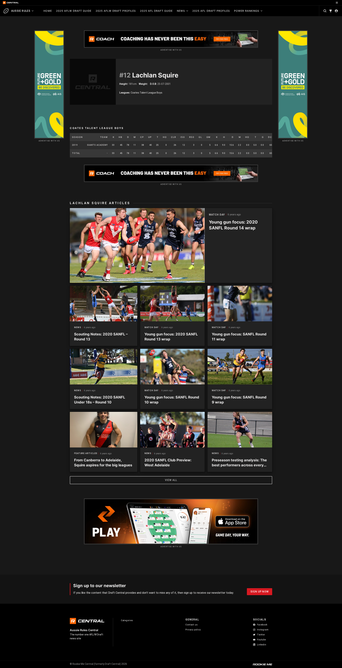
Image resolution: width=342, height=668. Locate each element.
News (181, 10)
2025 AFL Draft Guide (156, 10)
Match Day (151, 327)
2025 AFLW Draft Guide (73, 10)
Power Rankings (246, 10)
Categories (127, 620)
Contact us (191, 624)
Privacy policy (193, 629)
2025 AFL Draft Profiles (211, 10)
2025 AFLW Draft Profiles (116, 10)
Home (47, 10)
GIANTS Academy (97, 145)
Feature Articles (85, 453)
